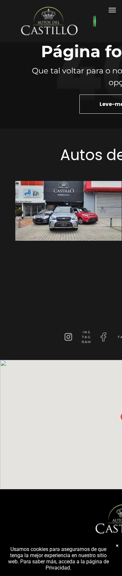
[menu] (112, 10)
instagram (87, 337)
